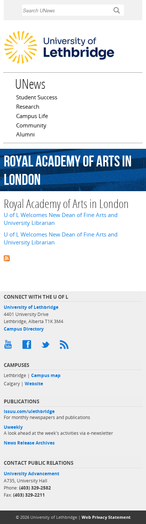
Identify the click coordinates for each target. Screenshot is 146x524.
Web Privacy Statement (106, 517)
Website (34, 383)
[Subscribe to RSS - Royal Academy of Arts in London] (73, 257)
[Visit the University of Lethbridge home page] (59, 63)
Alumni (25, 135)
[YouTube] (9, 346)
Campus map (46, 375)
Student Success (36, 97)
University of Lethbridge (31, 307)
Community (31, 126)
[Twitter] (46, 346)
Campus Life (32, 116)
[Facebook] (28, 346)
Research (27, 107)
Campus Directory (24, 329)
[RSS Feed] (65, 346)
